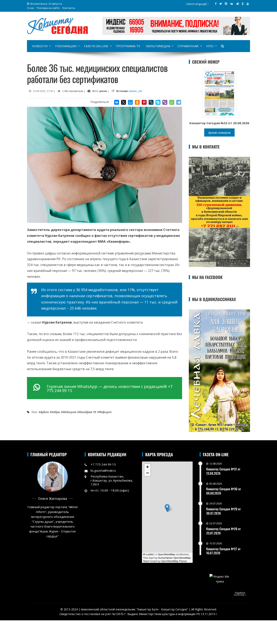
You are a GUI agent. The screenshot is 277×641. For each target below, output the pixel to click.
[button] (167, 508)
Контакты (68, 8)
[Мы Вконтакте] (231, 3)
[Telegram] (178, 102)
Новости (39, 46)
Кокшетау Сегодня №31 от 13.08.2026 (223, 471)
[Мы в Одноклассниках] (242, 3)
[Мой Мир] (130, 102)
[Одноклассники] (137, 102)
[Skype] (158, 102)
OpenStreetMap (166, 554)
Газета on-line (96, 46)
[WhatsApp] (171, 102)
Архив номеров (219, 132)
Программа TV (128, 46)
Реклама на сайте (48, 8)
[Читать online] (219, 93)
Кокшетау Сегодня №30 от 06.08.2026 (223, 491)
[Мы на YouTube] (247, 3)
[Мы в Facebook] (216, 3)
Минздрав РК (87, 412)
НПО (210, 46)
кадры (56, 412)
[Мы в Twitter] (220, 3)
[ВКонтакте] (116, 102)
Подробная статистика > (240, 594)
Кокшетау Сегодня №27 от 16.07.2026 (223, 551)
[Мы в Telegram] (237, 3)
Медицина (69, 412)
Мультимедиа (158, 46)
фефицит (105, 412)
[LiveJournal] (151, 102)
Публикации (65, 46)
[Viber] (164, 102)
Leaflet (149, 554)
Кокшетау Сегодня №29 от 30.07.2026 (223, 511)
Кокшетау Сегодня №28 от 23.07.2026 (223, 530)
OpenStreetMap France (174, 561)
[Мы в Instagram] (226, 3)
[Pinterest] (144, 102)
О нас (30, 8)
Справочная (188, 46)
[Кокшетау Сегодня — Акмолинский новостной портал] (57, 26)
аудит (44, 412)
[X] (123, 102)
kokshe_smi (135, 91)
